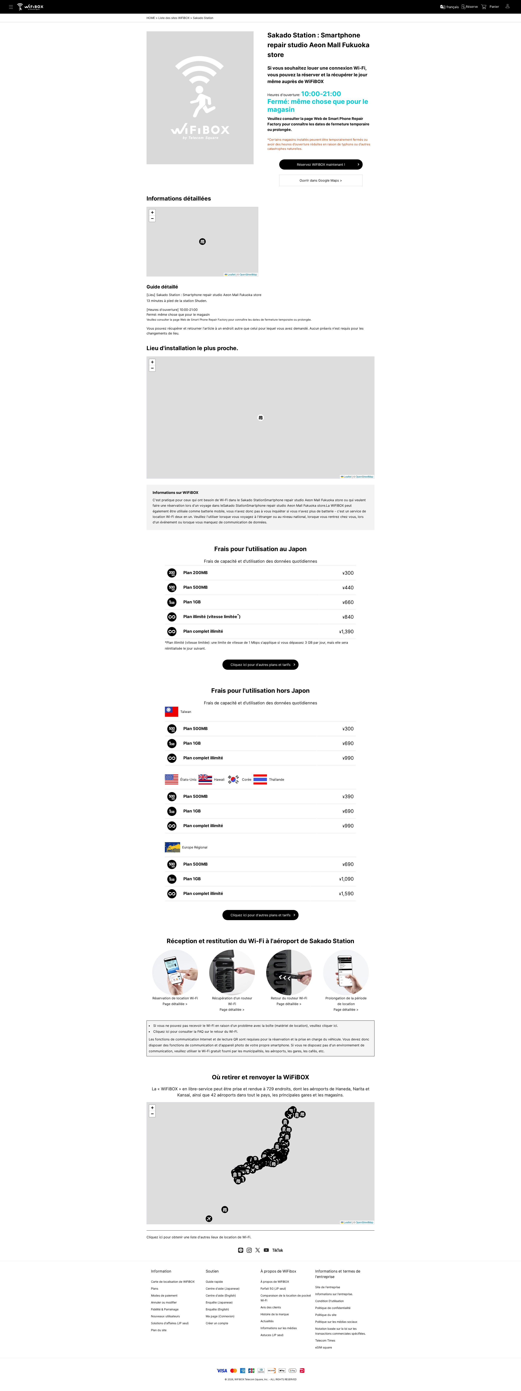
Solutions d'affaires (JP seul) (170, 1323)
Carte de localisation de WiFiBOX (173, 1281)
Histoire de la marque (274, 1314)
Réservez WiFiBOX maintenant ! (321, 164)
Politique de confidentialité (332, 1308)
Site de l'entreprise (327, 1287)
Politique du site (325, 1314)
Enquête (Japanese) (219, 1302)
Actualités (267, 1321)
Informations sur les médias (278, 1328)
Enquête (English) (217, 1309)
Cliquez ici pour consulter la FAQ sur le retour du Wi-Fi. (195, 1031)
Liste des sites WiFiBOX (173, 18)
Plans (154, 1288)
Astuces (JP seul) (271, 1335)
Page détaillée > (175, 1004)
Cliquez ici (155, 1237)
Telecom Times (325, 1340)
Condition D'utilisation (329, 1301)
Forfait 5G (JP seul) (273, 1288)
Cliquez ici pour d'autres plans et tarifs (260, 665)
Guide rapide (214, 1281)
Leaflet (231, 274)
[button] (202, 241)
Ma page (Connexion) (220, 1316)
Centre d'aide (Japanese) (223, 1288)
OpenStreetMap (248, 274)
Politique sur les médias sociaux (336, 1321)
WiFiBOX (239, 1379)
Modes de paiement (164, 1295)
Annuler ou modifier (164, 1302)
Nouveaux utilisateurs (165, 1316)
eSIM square (323, 1347)
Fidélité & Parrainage (164, 1309)
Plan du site (158, 1330)
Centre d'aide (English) (221, 1295)
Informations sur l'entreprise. (334, 1294)
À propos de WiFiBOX (274, 1281)
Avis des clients (270, 1307)
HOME (151, 18)
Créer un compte (217, 1323)
